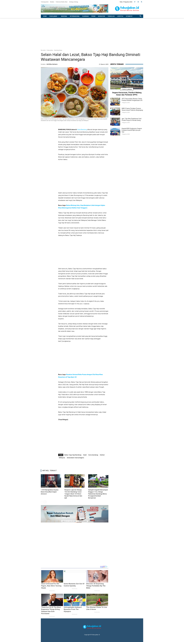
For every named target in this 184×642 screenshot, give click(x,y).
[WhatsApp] (86, 463)
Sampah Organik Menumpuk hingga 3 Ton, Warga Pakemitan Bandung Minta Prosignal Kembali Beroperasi (98, 494)
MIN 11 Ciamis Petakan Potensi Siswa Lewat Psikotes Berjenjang (132, 109)
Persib (112, 124)
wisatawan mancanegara (75, 458)
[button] (140, 16)
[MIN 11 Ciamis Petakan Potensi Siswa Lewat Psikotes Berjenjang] (115, 111)
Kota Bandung (82, 129)
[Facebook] (134, 2)
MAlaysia (62, 458)
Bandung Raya (58, 50)
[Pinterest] (82, 463)
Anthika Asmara (52, 64)
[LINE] (91, 463)
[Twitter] (141, 2)
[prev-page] (42, 502)
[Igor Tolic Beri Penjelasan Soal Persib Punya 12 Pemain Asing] (115, 122)
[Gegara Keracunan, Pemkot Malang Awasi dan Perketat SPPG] (126, 78)
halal (85, 455)
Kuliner (102, 455)
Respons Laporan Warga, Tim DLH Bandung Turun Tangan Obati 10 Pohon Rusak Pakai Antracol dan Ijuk (73, 494)
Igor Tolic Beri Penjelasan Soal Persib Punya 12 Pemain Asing (131, 119)
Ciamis (112, 104)
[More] (95, 463)
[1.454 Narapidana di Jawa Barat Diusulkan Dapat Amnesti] (51, 480)
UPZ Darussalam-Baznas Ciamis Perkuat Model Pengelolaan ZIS (132, 99)
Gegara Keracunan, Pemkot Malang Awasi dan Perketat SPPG (126, 93)
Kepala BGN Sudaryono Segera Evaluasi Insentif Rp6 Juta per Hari (132, 130)
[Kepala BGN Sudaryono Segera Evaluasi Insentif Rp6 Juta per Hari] (115, 131)
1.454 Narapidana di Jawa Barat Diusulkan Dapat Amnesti (49, 492)
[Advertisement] (92, 33)
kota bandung (93, 455)
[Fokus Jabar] (127, 8)
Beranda (43, 50)
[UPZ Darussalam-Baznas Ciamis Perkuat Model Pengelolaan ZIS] (115, 102)
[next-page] (45, 502)
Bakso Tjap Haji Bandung (72, 455)
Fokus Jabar (50, 50)
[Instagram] (138, 2)
